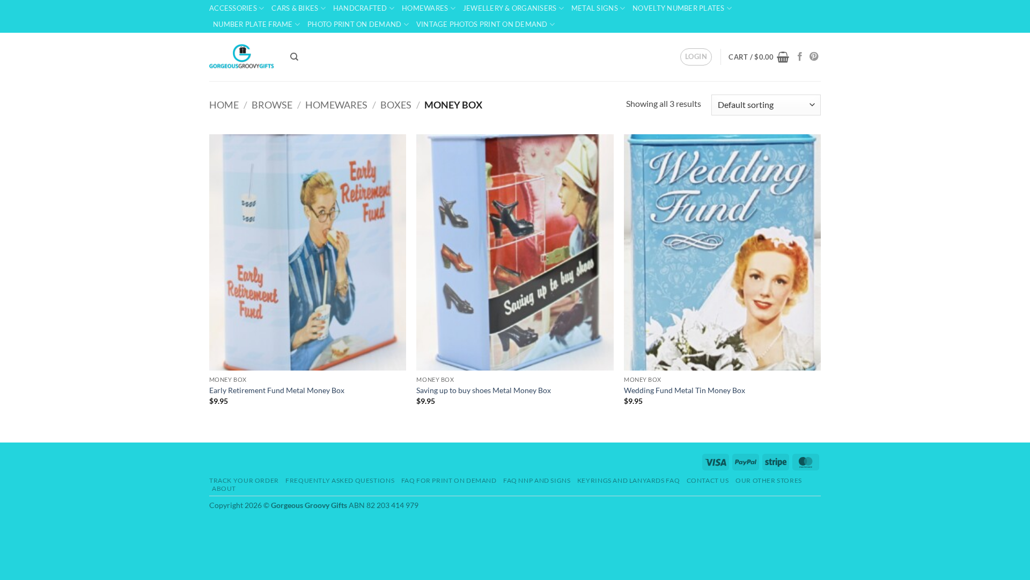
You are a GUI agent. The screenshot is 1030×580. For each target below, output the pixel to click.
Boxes (395, 105)
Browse (272, 105)
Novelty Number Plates (678, 8)
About (224, 488)
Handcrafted (360, 8)
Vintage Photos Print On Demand (482, 24)
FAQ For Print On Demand (449, 480)
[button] (696, 57)
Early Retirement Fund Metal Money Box (276, 390)
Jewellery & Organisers (510, 8)
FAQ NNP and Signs (536, 480)
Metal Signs (594, 8)
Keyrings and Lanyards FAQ (628, 480)
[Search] (294, 57)
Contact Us (708, 480)
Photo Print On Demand (354, 24)
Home (224, 105)
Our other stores (768, 480)
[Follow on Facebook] (800, 57)
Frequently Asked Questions (339, 480)
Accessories (233, 8)
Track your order (244, 480)
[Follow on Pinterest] (814, 57)
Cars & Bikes (294, 8)
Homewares (425, 8)
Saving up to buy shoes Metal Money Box (483, 390)
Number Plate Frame (253, 24)
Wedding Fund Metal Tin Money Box (684, 390)
